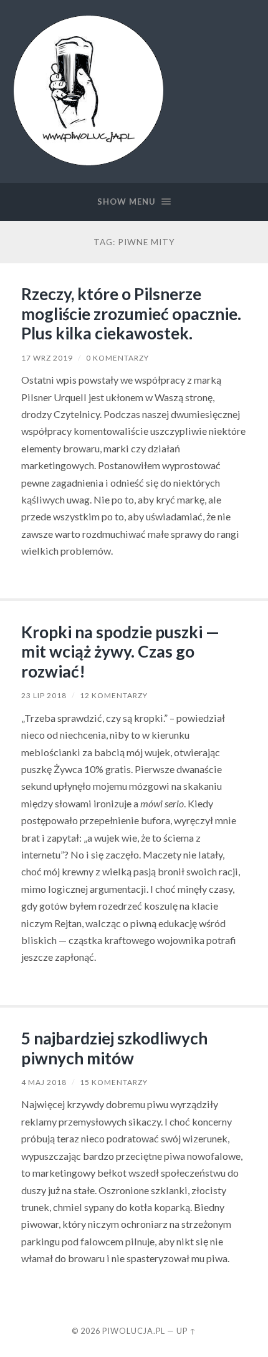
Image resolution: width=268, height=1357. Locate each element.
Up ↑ (186, 1331)
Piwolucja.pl (133, 1331)
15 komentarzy (114, 1082)
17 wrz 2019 (47, 357)
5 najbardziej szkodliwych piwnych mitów (114, 1048)
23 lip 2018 (44, 695)
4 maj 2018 (44, 1082)
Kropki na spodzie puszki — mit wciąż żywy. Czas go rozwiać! (120, 651)
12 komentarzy (114, 695)
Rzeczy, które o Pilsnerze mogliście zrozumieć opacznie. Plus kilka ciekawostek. (131, 313)
